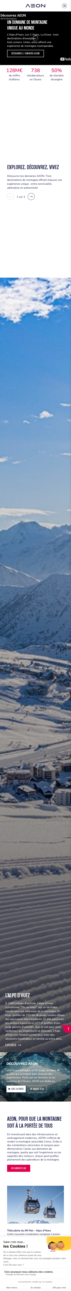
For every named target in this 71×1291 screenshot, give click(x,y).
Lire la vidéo (17, 1089)
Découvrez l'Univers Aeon (25, 53)
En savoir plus (37, 1089)
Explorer (10, 1045)
